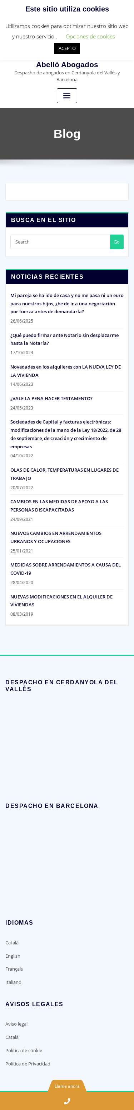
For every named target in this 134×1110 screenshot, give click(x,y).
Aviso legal (16, 1024)
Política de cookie (23, 1050)
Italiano (13, 982)
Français (14, 969)
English (12, 956)
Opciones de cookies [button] (90, 36)
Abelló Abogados (67, 64)
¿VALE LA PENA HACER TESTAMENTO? (51, 398)
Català (12, 942)
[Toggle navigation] (67, 95)
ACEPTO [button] (67, 48)
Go (117, 242)
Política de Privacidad (27, 1063)
